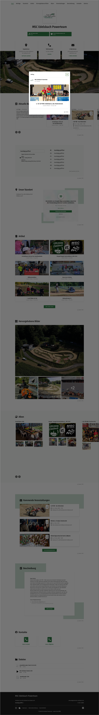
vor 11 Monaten (37, 81)
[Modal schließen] (49, 357)
